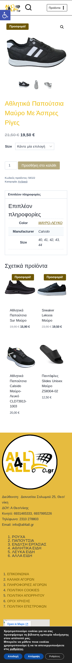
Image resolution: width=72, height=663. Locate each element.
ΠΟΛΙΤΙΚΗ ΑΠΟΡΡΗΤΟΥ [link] (25, 595)
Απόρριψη (34, 656)
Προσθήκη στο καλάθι (39, 165)
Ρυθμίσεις (54, 656)
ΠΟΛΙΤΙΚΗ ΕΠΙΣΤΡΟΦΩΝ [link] (26, 606)
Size (8, 146)
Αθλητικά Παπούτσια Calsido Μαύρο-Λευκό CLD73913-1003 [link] (18, 391)
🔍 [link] (62, 27)
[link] (5, 15)
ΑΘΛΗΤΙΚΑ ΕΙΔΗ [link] (26, 548)
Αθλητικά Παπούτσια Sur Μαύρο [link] (18, 315)
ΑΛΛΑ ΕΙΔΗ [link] (22, 556)
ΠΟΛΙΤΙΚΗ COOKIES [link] (23, 590)
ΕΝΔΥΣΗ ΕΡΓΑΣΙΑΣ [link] (29, 544)
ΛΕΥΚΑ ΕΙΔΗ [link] (23, 552)
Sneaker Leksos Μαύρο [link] (48, 315)
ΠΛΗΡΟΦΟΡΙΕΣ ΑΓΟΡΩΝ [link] (27, 585)
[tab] (36, 195)
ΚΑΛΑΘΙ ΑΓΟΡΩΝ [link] (20, 579)
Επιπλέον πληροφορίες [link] (24, 194)
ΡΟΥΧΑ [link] (18, 537)
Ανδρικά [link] (22, 181)
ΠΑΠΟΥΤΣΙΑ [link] (23, 540)
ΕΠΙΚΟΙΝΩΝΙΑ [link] (18, 574)
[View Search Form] (28, 7)
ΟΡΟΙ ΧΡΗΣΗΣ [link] (18, 601)
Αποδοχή (13, 656)
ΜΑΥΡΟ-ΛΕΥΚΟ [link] (50, 223)
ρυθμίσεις (16, 649)
